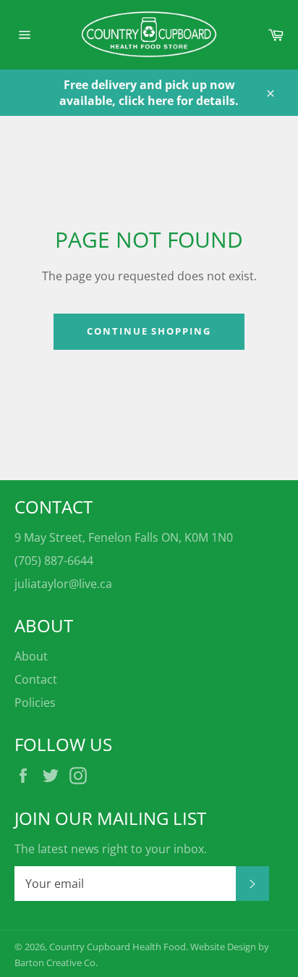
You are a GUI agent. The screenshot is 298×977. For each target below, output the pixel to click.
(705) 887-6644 (53, 561)
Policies (35, 702)
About (31, 656)
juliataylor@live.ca (63, 584)
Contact (35, 679)
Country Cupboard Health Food (117, 946)
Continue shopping (149, 330)
